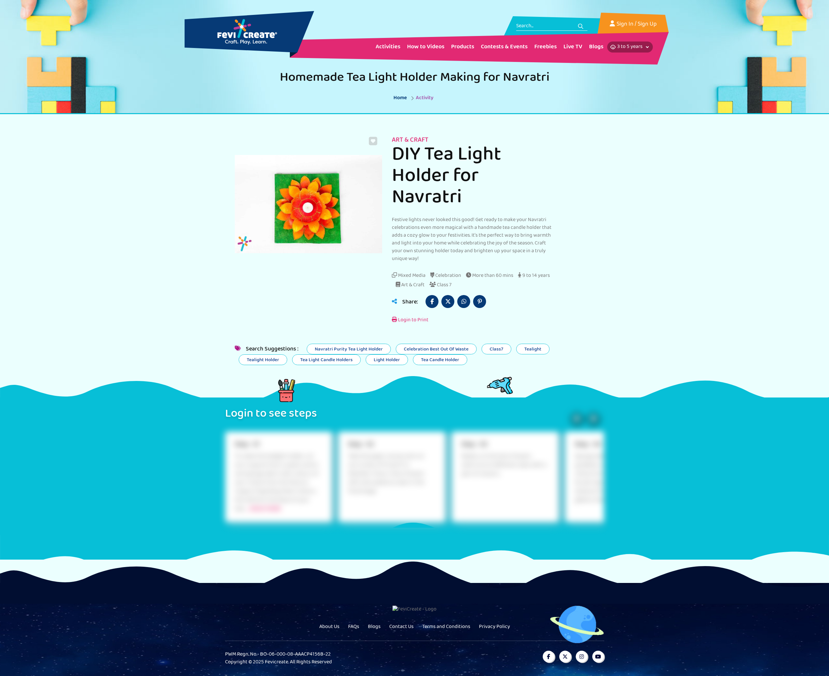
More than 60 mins (492, 276)
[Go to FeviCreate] (247, 32)
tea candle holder (440, 360)
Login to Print (412, 320)
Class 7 (443, 285)
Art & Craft (412, 285)
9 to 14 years (535, 276)
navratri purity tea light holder (349, 349)
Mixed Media (411, 276)
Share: (409, 302)
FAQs (353, 627)
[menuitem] (388, 47)
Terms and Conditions (446, 627)
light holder (387, 360)
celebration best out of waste (436, 349)
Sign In (625, 24)
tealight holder (263, 360)
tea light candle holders (326, 360)
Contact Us (401, 627)
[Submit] (580, 26)
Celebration (447, 276)
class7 (496, 349)
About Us (329, 627)
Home (400, 98)
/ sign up (646, 24)
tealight (532, 349)
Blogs (374, 627)
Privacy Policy (494, 627)
